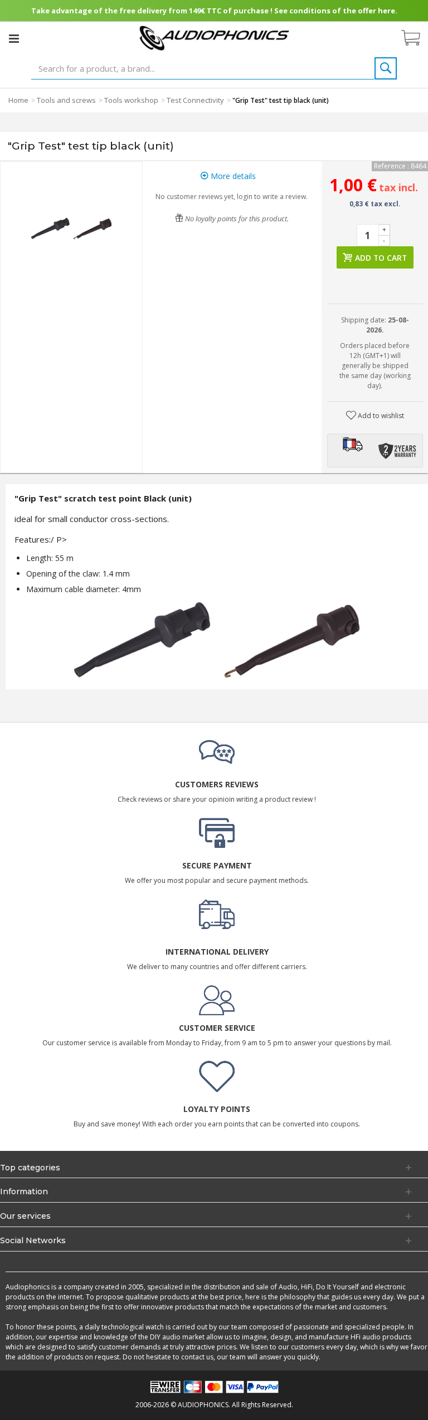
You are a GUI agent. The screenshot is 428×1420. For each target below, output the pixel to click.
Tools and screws (66, 100)
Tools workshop (131, 100)
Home (18, 100)
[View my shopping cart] (416, 38)
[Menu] (14, 38)
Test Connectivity (195, 100)
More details (232, 176)
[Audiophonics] (214, 37)
